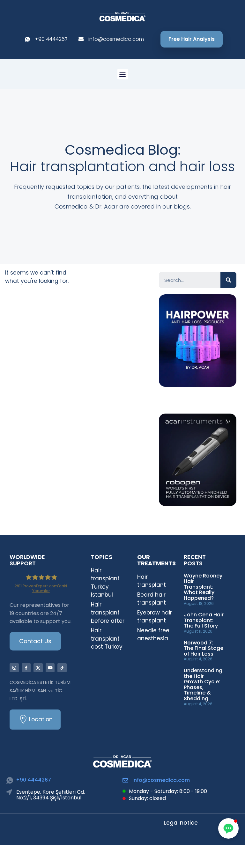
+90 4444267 (33, 779)
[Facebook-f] (26, 667)
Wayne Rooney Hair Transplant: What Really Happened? (203, 587)
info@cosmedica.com (161, 780)
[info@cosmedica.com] (125, 780)
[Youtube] (50, 667)
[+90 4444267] (9, 780)
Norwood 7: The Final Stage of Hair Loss (203, 648)
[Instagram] (14, 667)
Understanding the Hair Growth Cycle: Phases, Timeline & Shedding (203, 684)
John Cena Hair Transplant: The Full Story (204, 620)
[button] (122, 74)
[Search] (228, 280)
